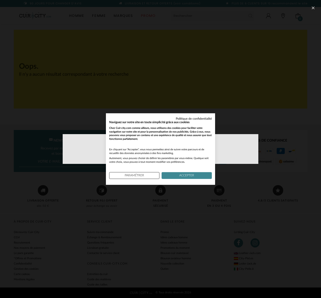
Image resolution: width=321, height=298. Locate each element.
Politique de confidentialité (194, 118)
